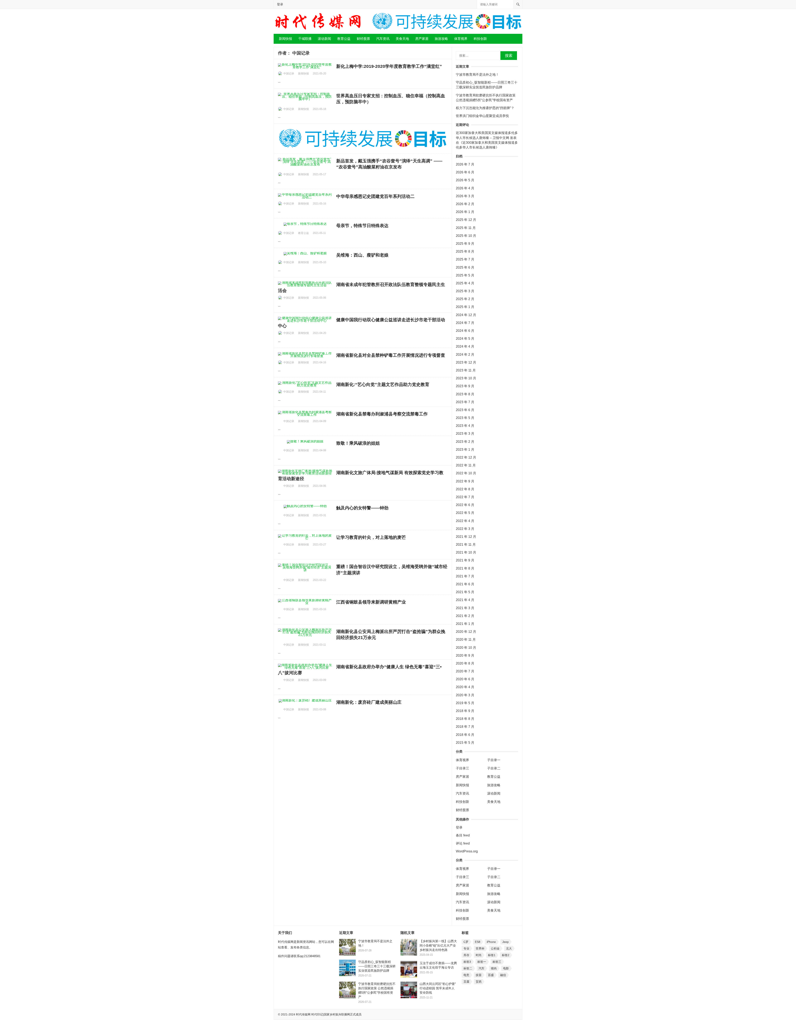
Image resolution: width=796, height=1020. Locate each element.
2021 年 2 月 (465, 616)
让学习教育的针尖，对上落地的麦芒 (371, 537)
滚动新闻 (324, 38)
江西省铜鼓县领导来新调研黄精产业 (371, 602)
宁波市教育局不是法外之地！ (477, 74)
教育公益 (344, 38)
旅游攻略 (441, 38)
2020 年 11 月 (466, 639)
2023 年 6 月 (465, 410)
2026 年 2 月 (465, 204)
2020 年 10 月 (466, 647)
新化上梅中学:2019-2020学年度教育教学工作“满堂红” (389, 66)
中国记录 (288, 73)
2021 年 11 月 (466, 544)
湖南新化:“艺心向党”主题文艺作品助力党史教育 (382, 384)
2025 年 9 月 (465, 243)
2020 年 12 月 (466, 631)
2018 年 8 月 (465, 719)
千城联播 (305, 38)
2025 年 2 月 (465, 299)
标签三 (497, 961)
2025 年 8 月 (465, 251)
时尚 (479, 955)
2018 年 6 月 (465, 734)
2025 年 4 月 (465, 283)
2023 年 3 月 (465, 433)
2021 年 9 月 (465, 560)
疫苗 (479, 975)
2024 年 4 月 (465, 346)
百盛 (491, 975)
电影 (506, 968)
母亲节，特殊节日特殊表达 (362, 225)
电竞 (466, 975)
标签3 (467, 961)
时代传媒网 (303, 1014)
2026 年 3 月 (465, 196)
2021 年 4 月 (465, 600)
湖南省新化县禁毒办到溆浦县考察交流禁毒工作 (382, 413)
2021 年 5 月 (465, 592)
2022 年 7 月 (465, 497)
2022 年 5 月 (465, 513)
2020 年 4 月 (465, 687)
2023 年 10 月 (466, 378)
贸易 (479, 981)
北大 (509, 948)
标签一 (481, 961)
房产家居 (421, 38)
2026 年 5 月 (465, 180)
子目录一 (493, 760)
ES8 (477, 941)
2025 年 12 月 (466, 220)
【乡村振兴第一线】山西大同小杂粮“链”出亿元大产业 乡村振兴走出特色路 (438, 945)
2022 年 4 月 (465, 521)
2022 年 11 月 (466, 465)
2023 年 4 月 (465, 425)
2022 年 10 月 (466, 473)
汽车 (481, 968)
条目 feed (463, 835)
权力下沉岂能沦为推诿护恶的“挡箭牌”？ (485, 108)
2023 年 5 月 (465, 418)
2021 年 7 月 (465, 576)
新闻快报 (285, 38)
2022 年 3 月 (465, 529)
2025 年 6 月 (465, 267)
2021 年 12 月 (466, 536)
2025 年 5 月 (465, 275)
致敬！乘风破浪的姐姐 (358, 443)
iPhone (491, 941)
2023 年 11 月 (466, 370)
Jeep (505, 941)
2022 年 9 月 (465, 481)
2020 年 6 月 (465, 679)
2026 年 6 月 (465, 172)
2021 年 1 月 (465, 624)
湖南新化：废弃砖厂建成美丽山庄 (369, 702)
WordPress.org (467, 851)
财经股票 (363, 38)
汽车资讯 (383, 38)
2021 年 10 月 (466, 552)
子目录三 (462, 768)
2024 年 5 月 (465, 338)
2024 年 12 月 (466, 315)
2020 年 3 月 (465, 695)
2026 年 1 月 (465, 212)
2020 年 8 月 (465, 663)
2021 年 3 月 (465, 608)
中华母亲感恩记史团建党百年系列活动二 (375, 196)
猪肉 (494, 968)
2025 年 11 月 (466, 228)
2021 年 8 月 (465, 568)
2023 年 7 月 (465, 402)
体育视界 (460, 38)
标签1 (491, 955)
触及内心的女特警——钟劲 (362, 507)
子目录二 (493, 768)
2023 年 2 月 (465, 441)
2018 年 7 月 (465, 726)
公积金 (495, 948)
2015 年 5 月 (465, 742)
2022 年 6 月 (465, 505)
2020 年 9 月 (465, 655)
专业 (466, 948)
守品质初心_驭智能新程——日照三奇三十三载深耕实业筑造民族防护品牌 (377, 966)
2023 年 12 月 (466, 362)
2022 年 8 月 (465, 489)
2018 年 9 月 (465, 711)
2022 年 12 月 (466, 457)
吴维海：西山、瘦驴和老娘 (362, 255)
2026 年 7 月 (465, 164)
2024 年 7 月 (465, 323)
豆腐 (466, 981)
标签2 (505, 955)
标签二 (468, 968)
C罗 (466, 941)
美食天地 (402, 38)
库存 (466, 955)
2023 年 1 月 (465, 449)
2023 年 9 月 (465, 386)
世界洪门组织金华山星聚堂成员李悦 (482, 116)
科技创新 (480, 38)
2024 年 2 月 (465, 354)
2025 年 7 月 (465, 259)
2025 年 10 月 (466, 235)
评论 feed (463, 843)
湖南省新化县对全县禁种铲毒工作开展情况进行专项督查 (390, 355)
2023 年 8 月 (465, 394)
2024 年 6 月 (465, 330)
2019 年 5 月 (465, 703)
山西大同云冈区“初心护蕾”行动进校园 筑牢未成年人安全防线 (438, 988)
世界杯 (480, 948)
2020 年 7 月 (465, 671)
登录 (280, 4)
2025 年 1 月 (465, 307)
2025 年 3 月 (465, 291)
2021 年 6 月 (465, 584)
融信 (503, 975)
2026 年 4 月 (465, 188)
